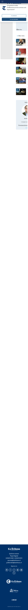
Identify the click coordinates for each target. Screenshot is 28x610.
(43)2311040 (10, 558)
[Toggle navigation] (2, 1)
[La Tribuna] (14, 581)
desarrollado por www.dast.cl (14, 606)
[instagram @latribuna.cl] (14, 570)
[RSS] (14, 573)
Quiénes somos (14, 553)
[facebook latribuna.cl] (6, 570)
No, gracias (14, 15)
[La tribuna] (14, 549)
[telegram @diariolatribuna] (17, 570)
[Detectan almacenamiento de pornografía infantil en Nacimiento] (21, 61)
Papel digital (14, 556)
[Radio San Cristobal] (14, 590)
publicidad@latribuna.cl (14, 562)
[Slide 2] (27, 128)
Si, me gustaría (14, 19)
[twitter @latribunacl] (10, 570)
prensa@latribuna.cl (14, 560)
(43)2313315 (18, 558)
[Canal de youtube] (21, 570)
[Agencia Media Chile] (14, 600)
